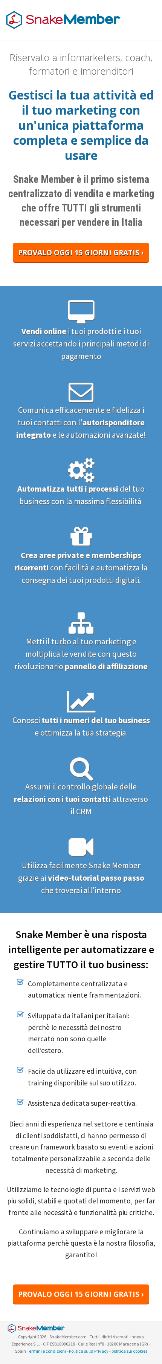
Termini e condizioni (46, 1351)
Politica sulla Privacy (89, 1351)
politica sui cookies (129, 1351)
